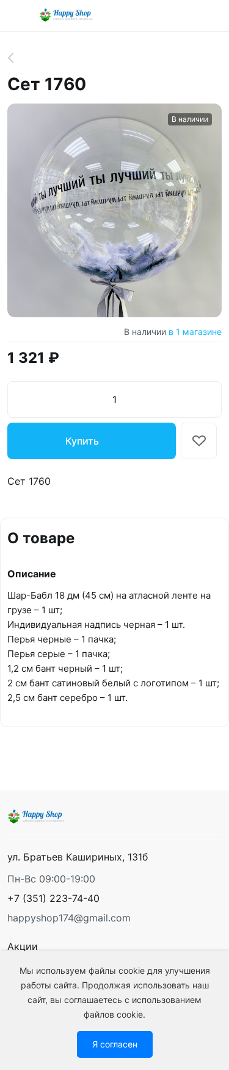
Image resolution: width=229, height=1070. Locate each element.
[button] (53, 898)
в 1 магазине (195, 331)
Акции (22, 946)
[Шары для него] (17, 58)
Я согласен (114, 1044)
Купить (82, 441)
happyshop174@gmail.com (69, 918)
